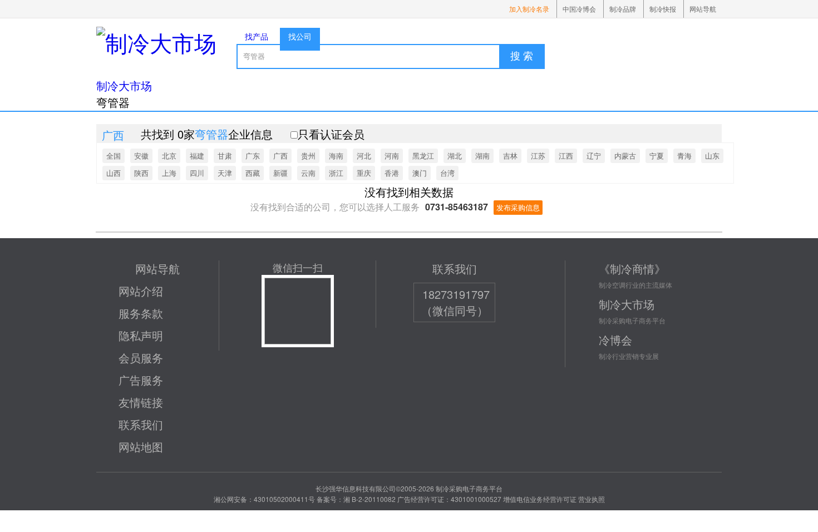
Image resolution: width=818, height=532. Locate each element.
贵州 (308, 155)
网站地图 (141, 447)
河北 (364, 155)
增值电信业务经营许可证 (539, 499)
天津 (225, 173)
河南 (392, 155)
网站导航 (702, 8)
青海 (684, 155)
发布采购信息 (518, 207)
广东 (252, 155)
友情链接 (141, 402)
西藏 (252, 173)
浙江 (336, 173)
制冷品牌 (622, 8)
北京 (169, 155)
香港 (392, 173)
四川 (197, 173)
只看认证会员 (331, 134)
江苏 (538, 155)
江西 (566, 155)
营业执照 (591, 499)
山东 (712, 155)
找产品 (256, 36)
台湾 (447, 173)
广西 (280, 155)
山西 (113, 173)
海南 (336, 155)
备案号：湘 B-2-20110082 (356, 499)
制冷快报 (662, 8)
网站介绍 (141, 291)
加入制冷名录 (529, 8)
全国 (113, 155)
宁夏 (656, 155)
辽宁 (594, 155)
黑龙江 (423, 155)
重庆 (364, 173)
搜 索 (521, 56)
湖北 (454, 155)
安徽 (141, 155)
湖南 (482, 155)
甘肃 (225, 155)
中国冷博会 (579, 8)
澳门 (419, 173)
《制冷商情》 (632, 268)
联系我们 (141, 424)
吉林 (510, 155)
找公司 (300, 36)
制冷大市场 (124, 85)
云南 (308, 173)
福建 (197, 155)
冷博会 (615, 340)
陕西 (141, 173)
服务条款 (141, 313)
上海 (169, 173)
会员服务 (141, 357)
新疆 (280, 173)
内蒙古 (625, 155)
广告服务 (141, 380)
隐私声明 (141, 335)
